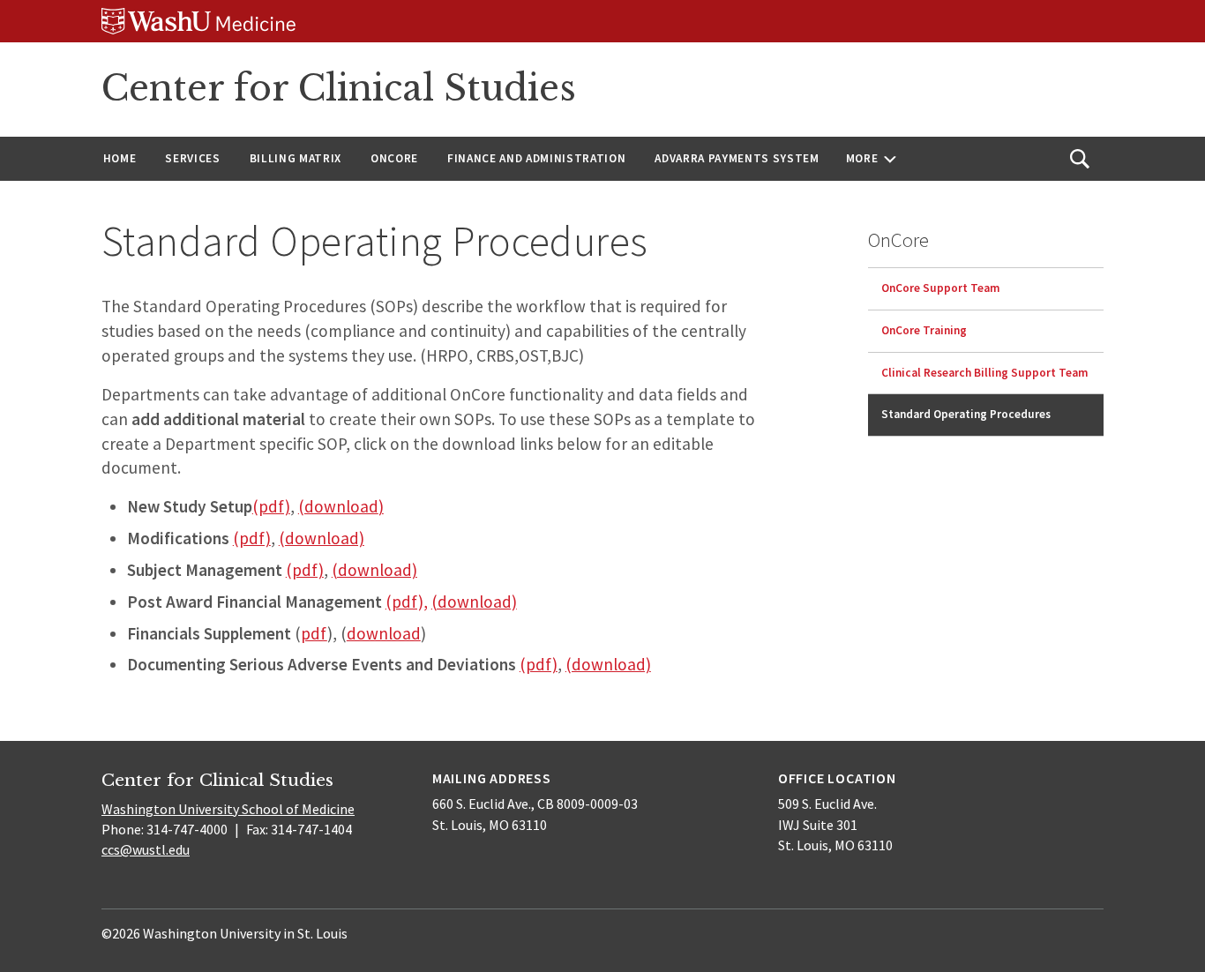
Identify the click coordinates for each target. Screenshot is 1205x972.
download (341, 506)
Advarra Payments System (737, 158)
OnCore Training (924, 330)
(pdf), (406, 601)
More (862, 158)
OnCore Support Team (940, 287)
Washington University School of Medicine (228, 809)
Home (120, 158)
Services (192, 158)
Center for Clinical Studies (338, 88)
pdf (314, 633)
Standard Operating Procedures (966, 414)
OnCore (394, 158)
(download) (321, 538)
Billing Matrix (295, 158)
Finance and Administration (536, 158)
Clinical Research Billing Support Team (984, 372)
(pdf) (271, 506)
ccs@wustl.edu (145, 849)
